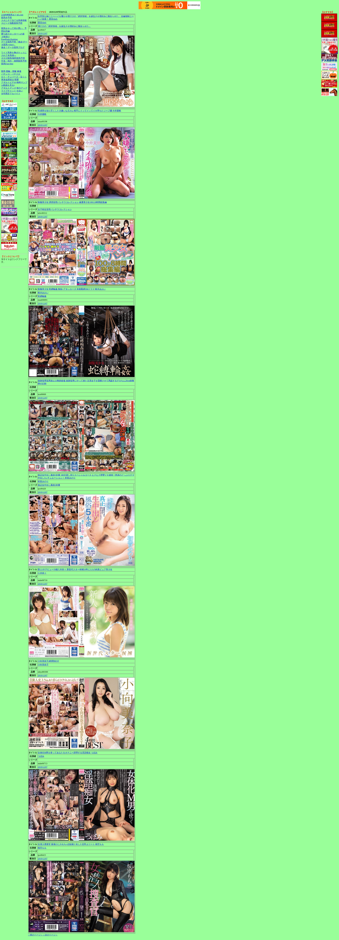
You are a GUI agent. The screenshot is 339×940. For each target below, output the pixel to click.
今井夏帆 (42, 114)
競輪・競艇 (11, 71)
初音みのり (43, 481)
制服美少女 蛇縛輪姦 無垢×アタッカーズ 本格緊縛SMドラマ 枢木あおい (72, 289)
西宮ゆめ (42, 22)
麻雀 (19, 71)
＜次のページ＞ (50, 935)
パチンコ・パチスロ (10, 74)
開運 (16, 79)
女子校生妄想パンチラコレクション (55, 209)
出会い (20, 91)
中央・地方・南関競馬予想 (14, 61)
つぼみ (41, 756)
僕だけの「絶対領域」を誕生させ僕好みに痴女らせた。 (64, 26)
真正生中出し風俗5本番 (49, 485)
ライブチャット (8, 91)
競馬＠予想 (6, 17)
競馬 (3, 71)
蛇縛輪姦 (42, 296)
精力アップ (22, 88)
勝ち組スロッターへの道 (12, 34)
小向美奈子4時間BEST (48, 661)
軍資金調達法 (7, 79)
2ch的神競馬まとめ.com (12, 15)
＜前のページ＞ (35, 935)
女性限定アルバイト (10, 93)
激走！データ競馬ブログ (12, 47)
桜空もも (42, 848)
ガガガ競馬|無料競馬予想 (13, 58)
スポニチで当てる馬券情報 (14, 20)
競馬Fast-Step (7, 64)
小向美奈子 (43, 664)
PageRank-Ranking (9, 39)
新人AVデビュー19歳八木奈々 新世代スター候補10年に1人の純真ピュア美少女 (75, 569)
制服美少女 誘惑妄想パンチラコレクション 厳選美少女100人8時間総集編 (72, 202)
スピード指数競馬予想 (11, 23)
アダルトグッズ (8, 88)
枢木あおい (43, 293)
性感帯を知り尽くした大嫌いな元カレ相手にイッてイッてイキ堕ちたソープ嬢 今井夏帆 (79, 110)
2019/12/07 (42, 33)
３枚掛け (5, 37)
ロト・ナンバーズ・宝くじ (14, 77)
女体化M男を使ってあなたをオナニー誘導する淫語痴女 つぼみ (67, 752)
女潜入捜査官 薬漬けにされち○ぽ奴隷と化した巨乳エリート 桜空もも (71, 844)
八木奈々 (42, 573)
